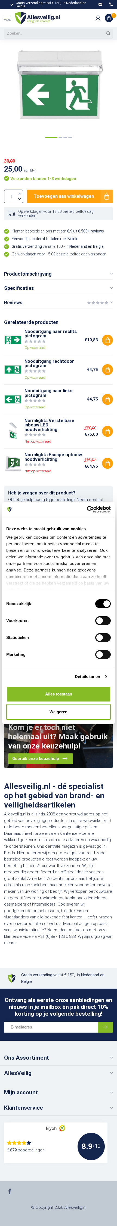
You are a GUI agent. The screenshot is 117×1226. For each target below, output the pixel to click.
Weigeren (58, 711)
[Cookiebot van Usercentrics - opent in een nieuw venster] (87, 509)
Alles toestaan (58, 694)
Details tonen (87, 676)
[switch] (103, 620)
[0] (109, 18)
